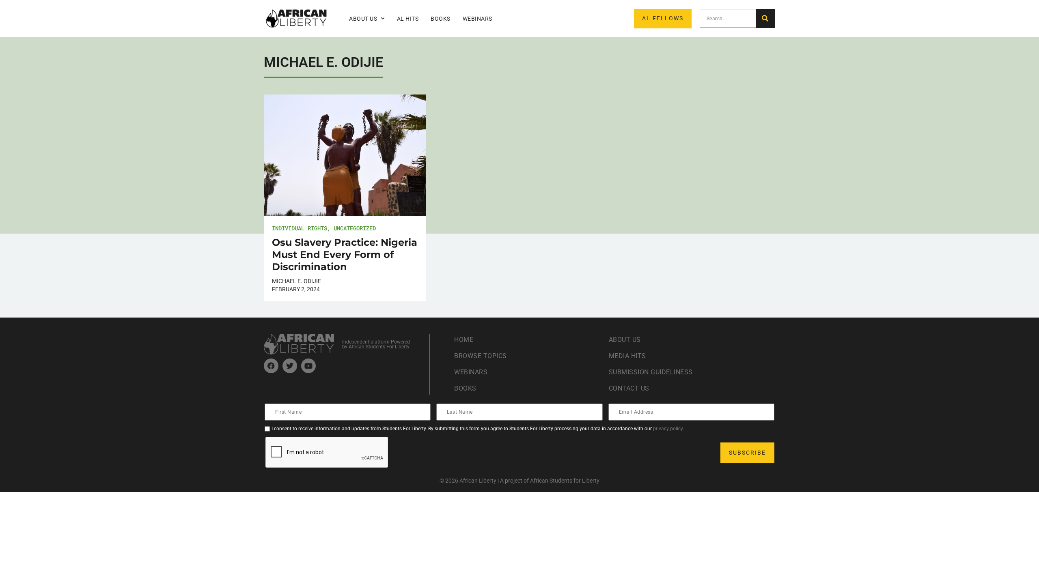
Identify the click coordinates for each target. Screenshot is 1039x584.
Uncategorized (355, 228)
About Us (625, 340)
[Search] (765, 18)
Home (463, 340)
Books (441, 18)
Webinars (477, 18)
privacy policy (668, 429)
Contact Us (629, 388)
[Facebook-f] (271, 366)
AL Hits (408, 18)
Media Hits (627, 356)
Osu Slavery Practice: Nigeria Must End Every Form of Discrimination (344, 254)
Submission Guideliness (651, 372)
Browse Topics (480, 356)
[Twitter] (289, 366)
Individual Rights (299, 228)
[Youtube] (308, 366)
